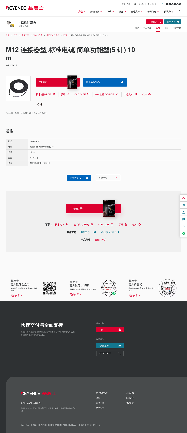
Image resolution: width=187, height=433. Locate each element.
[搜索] (180, 11)
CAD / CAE (80, 94)
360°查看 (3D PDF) (105, 94)
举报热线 (130, 393)
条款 (98, 397)
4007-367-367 (173, 4)
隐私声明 (130, 397)
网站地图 (100, 407)
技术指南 (59, 224)
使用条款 (130, 402)
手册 (63, 94)
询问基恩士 (86, 232)
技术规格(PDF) (43, 94)
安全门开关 (100, 239)
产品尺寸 (128, 94)
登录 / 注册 (126, 4)
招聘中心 (140, 4)
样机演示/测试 (108, 232)
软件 (144, 94)
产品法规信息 (102, 393)
